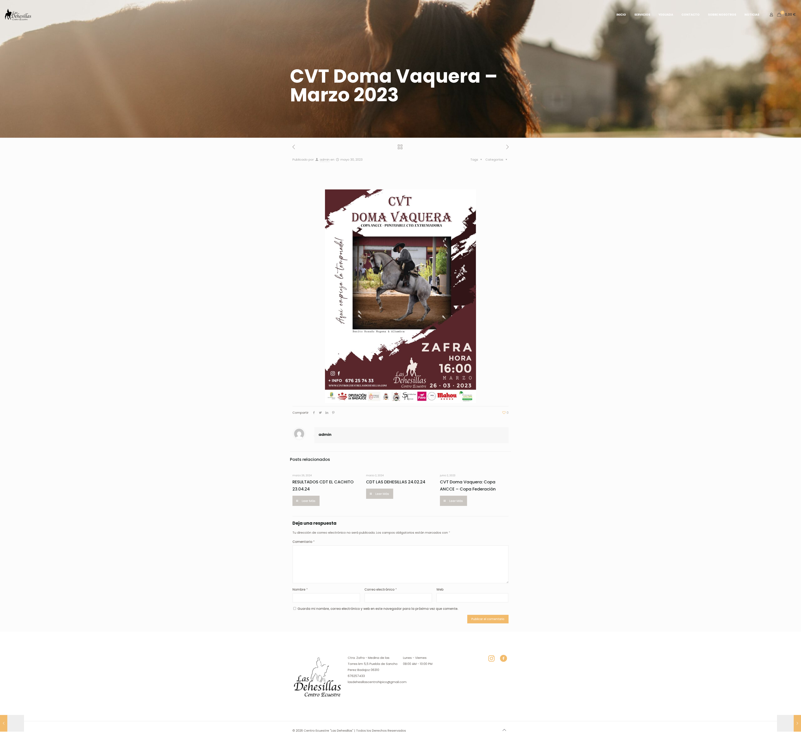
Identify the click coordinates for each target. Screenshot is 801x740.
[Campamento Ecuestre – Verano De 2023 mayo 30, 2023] (789, 723)
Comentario (303, 542)
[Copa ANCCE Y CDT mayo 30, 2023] (12, 723)
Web (439, 589)
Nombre (300, 589)
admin (325, 159)
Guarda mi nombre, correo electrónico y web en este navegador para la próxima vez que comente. (377, 608)
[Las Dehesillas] (18, 14)
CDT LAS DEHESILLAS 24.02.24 (395, 482)
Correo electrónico (380, 589)
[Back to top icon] (504, 730)
